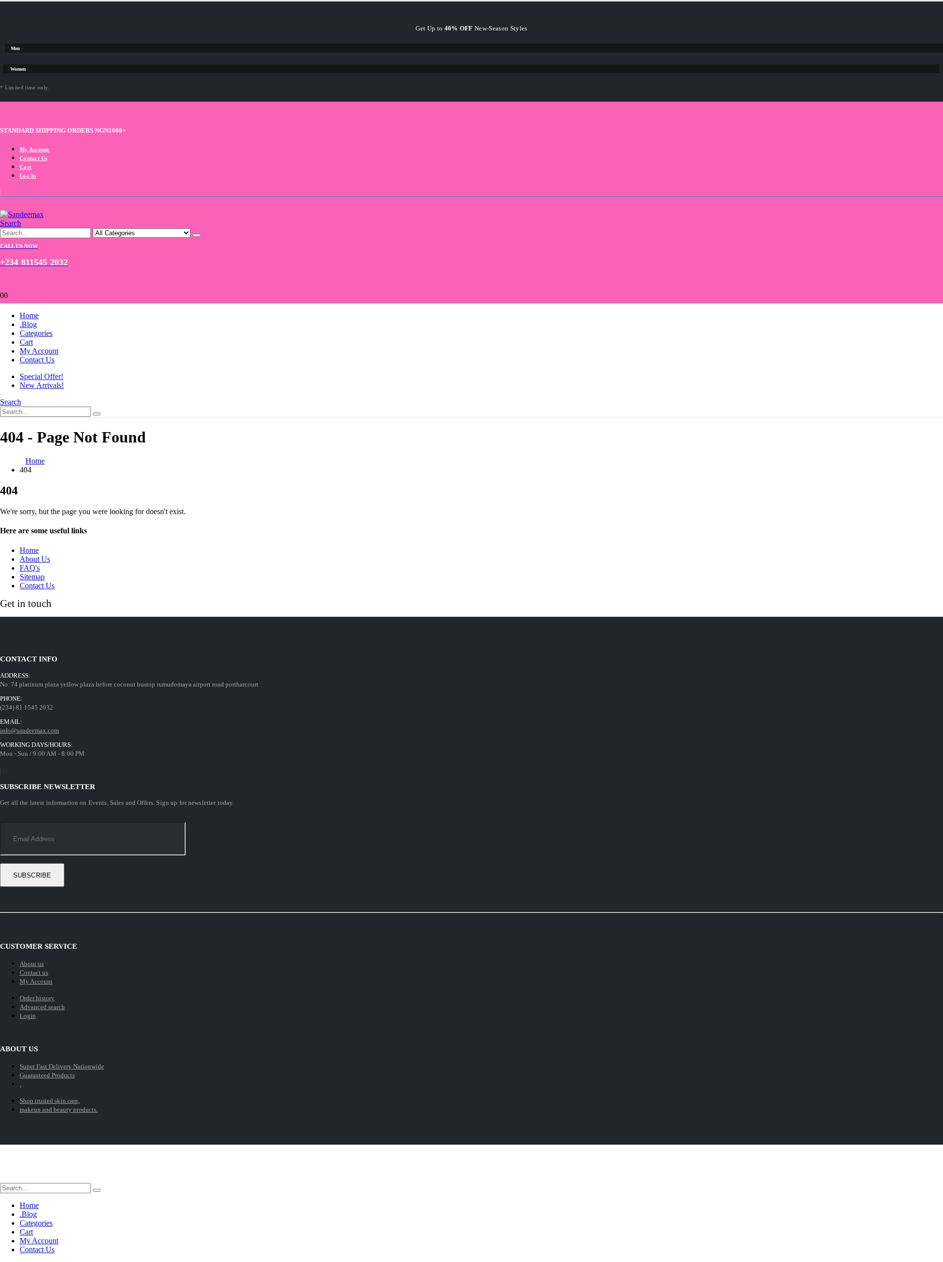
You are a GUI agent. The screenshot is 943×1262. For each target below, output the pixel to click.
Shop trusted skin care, (50, 1100)
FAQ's (30, 568)
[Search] (196, 235)
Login (28, 1015)
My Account (35, 149)
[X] (3, 771)
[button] (10, 223)
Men (15, 48)
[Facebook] (0, 771)
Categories (36, 333)
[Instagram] (6, 771)
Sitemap (32, 577)
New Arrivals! (42, 385)
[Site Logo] (22, 214)
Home (29, 315)
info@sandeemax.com (29, 730)
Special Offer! (41, 376)
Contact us (34, 972)
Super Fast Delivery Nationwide (62, 1066)
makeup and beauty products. (59, 1109)
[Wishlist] (471, 287)
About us (32, 963)
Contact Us (34, 158)
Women (18, 69)
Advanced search (42, 1007)
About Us (35, 559)
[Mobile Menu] (471, 205)
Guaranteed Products (47, 1075)
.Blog (28, 324)
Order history (37, 998)
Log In (28, 176)
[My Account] (471, 279)
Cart (25, 167)
